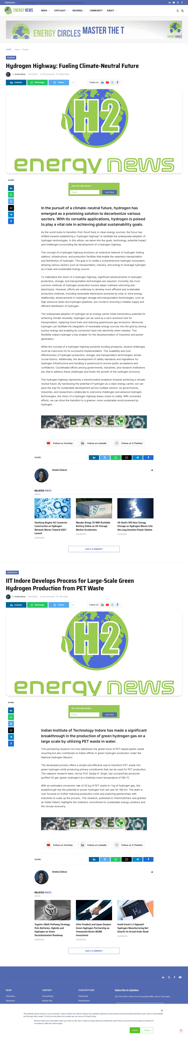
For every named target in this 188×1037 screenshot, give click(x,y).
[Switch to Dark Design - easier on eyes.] (177, 10)
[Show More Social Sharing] (73, 82)
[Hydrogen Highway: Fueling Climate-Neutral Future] (94, 131)
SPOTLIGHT (60, 10)
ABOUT (110, 10)
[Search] (182, 10)
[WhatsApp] (11, 194)
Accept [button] (135, 1030)
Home (17, 49)
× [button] (161, 1009)
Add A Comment (94, 549)
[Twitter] (11, 201)
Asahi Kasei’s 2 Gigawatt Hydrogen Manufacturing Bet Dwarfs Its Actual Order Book (133, 928)
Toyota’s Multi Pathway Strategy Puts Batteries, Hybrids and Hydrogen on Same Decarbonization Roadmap (52, 930)
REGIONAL (78, 10)
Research (12, 572)
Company (47, 990)
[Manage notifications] (181, 1030)
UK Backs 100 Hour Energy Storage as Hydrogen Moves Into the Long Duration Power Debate (135, 526)
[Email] (11, 208)
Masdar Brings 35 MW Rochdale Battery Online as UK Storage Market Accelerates (93, 526)
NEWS (44, 10)
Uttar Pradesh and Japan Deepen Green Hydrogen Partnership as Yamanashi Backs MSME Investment (93, 930)
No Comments (49, 74)
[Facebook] (11, 221)
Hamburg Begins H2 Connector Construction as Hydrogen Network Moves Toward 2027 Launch (53, 2)
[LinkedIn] (11, 188)
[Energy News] (19, 10)
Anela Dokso (20, 74)
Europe (25, 49)
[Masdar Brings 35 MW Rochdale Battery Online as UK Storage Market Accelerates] (94, 508)
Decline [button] (147, 1030)
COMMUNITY (96, 10)
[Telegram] (11, 214)
